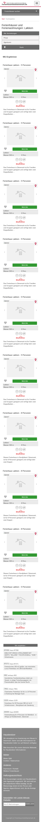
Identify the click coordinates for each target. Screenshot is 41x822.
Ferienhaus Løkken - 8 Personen (17, 413)
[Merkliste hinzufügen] (5, 91)
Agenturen (7, 42)
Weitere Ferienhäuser (11, 771)
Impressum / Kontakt (10, 769)
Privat (6, 38)
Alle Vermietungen (10, 33)
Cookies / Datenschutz (11, 761)
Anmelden (29, 804)
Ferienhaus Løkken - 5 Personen (17, 65)
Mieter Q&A (7, 758)
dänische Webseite (29, 747)
